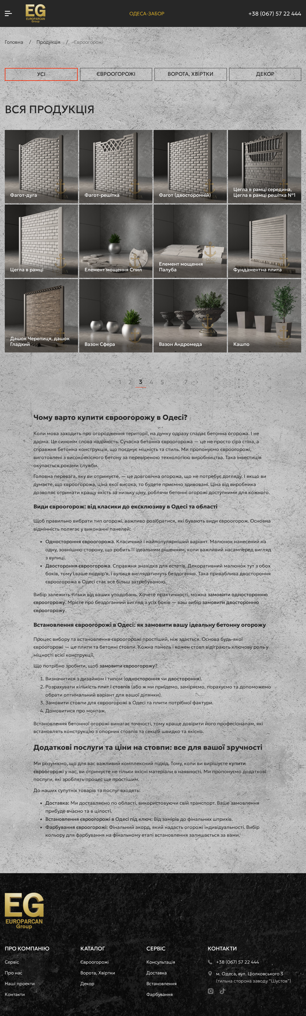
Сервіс (12, 962)
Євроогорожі (116, 74)
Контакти (15, 994)
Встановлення (161, 983)
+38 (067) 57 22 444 (274, 13)
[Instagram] (211, 991)
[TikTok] (223, 991)
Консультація (160, 962)
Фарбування (159, 994)
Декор (265, 74)
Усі (41, 74)
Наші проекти (20, 983)
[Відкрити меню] (8, 13)
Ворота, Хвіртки (190, 74)
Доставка (156, 973)
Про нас (13, 973)
